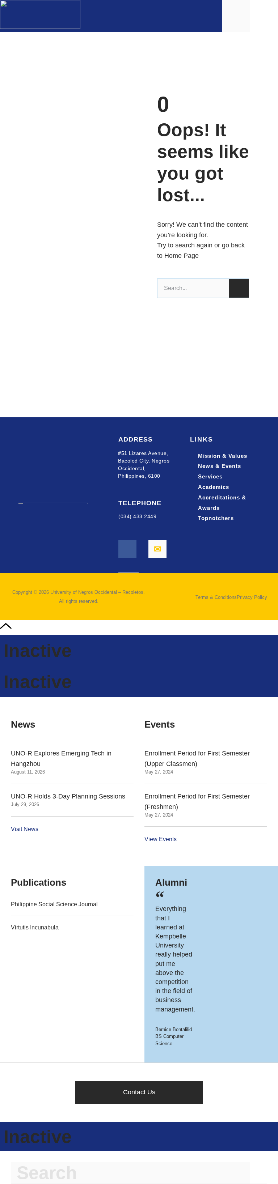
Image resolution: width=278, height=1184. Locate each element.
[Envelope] (157, 549)
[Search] (239, 288)
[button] (266, 16)
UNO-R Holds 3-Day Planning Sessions (68, 796)
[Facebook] (127, 549)
